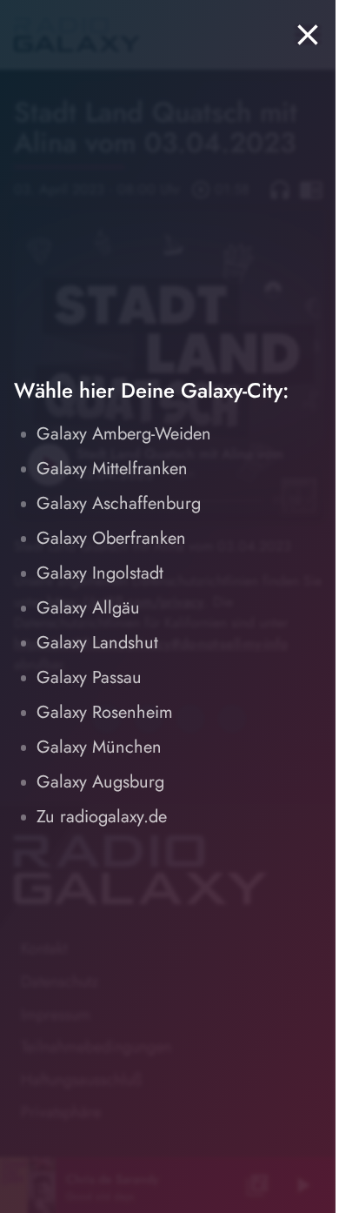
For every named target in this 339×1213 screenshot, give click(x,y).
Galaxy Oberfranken (111, 538)
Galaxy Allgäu (88, 607)
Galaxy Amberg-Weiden (124, 433)
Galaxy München (99, 747)
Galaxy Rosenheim (105, 712)
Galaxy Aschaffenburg (119, 503)
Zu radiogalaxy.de (102, 816)
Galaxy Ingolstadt (100, 573)
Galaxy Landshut (97, 642)
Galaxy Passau (89, 677)
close (307, 34)
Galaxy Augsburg (100, 781)
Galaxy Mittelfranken (112, 468)
